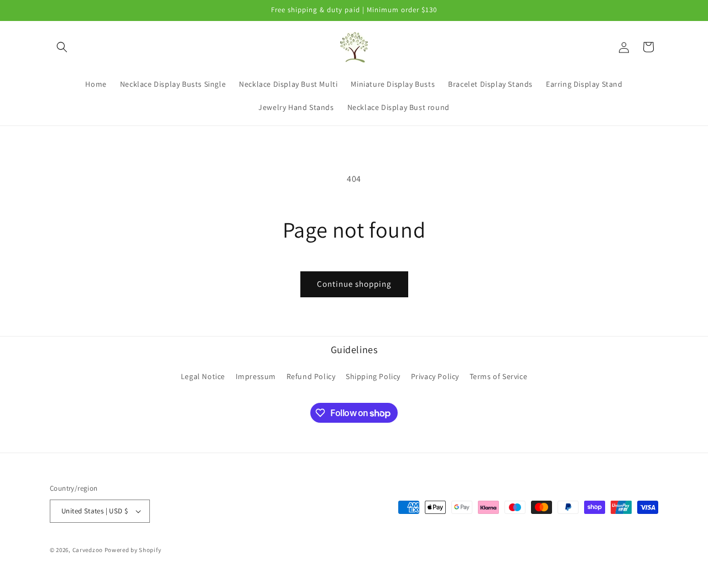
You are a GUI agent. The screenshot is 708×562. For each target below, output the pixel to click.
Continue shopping (354, 284)
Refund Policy (311, 376)
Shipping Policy (373, 376)
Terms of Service (499, 376)
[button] (62, 47)
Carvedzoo (87, 550)
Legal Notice (203, 376)
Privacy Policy (435, 376)
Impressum (256, 376)
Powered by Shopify (133, 550)
